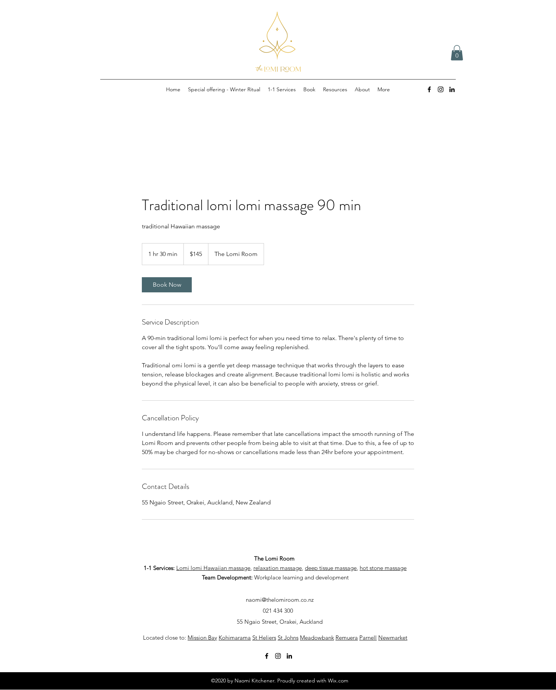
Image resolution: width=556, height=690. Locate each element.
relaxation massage (277, 567)
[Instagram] (440, 89)
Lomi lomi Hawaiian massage (213, 567)
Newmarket (392, 637)
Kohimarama (235, 637)
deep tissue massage (331, 567)
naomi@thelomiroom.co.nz (280, 599)
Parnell (368, 637)
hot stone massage (383, 567)
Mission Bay (202, 637)
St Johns (288, 637)
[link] (167, 284)
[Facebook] (429, 89)
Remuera (346, 637)
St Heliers (264, 637)
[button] (456, 53)
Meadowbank (317, 637)
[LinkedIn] (452, 89)
